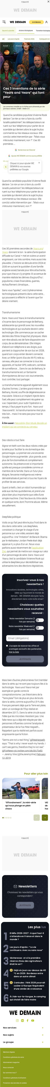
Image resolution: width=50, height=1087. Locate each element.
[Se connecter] (46, 22)
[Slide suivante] (45, 818)
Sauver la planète (8, 31)
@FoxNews (8, 750)
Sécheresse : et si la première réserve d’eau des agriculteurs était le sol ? (26, 961)
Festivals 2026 (29, 39)
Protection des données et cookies (15, 1083)
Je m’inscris (25, 905)
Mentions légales (9, 1052)
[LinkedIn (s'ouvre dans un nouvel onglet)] (22, 1020)
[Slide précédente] (37, 818)
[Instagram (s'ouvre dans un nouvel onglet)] (17, 1020)
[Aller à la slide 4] (8, 817)
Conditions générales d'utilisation (14, 1078)
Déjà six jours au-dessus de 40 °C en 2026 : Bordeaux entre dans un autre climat (30, 973)
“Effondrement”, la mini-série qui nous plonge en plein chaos (20, 805)
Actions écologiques (26, 30)
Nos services (9, 1027)
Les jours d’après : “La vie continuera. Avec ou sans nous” (26, 949)
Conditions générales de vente (13, 1057)
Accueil (5, 46)
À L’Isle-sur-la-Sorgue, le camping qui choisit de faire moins (28, 998)
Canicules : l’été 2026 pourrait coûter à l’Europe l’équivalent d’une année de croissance (29, 985)
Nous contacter (8, 1067)
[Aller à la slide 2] (5, 817)
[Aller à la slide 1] (3, 817)
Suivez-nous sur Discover (26, 150)
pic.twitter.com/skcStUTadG (28, 750)
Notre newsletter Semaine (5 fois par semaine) (22, 620)
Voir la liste (14, 652)
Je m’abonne (36, 22)
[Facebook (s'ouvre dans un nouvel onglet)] (27, 1020)
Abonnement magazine (11, 1062)
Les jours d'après (13, 39)
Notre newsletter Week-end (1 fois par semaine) (22, 628)
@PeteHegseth (37, 739)
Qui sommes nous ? (10, 1073)
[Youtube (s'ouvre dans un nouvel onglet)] (32, 1020)
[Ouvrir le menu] (4, 22)
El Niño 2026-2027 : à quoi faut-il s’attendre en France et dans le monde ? (27, 936)
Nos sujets (8, 1034)
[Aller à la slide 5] (10, 817)
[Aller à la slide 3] (6, 817)
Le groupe (8, 1042)
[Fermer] (39, 163)
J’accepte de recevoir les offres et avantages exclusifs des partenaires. (25, 649)
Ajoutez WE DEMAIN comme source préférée (26, 156)
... (11, 46)
